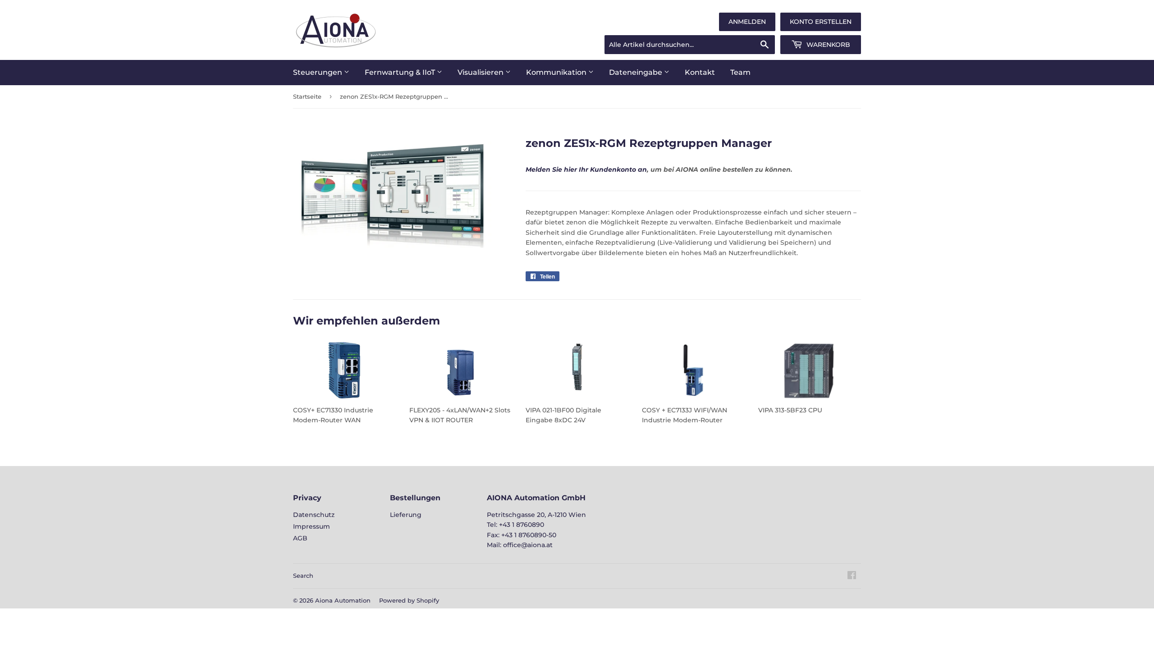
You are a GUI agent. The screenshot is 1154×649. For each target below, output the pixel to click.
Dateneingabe (636, 72)
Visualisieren (481, 72)
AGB (300, 538)
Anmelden (747, 22)
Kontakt (700, 72)
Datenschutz (313, 515)
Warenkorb (827, 45)
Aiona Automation (343, 600)
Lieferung (405, 515)
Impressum (311, 526)
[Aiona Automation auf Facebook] (851, 576)
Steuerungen (318, 72)
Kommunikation (557, 72)
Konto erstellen (821, 22)
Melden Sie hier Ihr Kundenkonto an (586, 169)
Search (303, 575)
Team (740, 72)
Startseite (307, 96)
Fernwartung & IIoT (401, 72)
